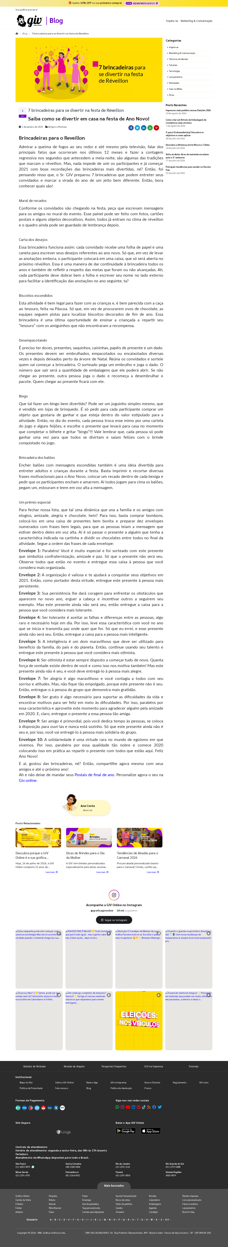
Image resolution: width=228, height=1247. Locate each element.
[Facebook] (154, 1107)
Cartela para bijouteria (93, 1211)
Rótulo (52, 1199)
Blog (56, 20)
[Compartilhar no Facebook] (131, 127)
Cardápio (153, 1211)
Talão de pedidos (124, 1203)
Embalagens (155, 1203)
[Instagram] (122, 1107)
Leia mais (50, 871)
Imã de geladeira (90, 1203)
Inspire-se (172, 21)
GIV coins (203, 1082)
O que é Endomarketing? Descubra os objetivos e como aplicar (185, 134)
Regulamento (179, 1082)
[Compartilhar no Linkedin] (143, 127)
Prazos (148, 1088)
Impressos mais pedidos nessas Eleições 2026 (188, 110)
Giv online (28, 781)
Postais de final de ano (94, 775)
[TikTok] (144, 1107)
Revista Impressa (190, 1195)
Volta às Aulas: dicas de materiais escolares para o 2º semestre (187, 156)
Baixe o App (92, 1082)
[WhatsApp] (117, 1107)
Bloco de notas (123, 1199)
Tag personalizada (91, 1207)
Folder (19, 1207)
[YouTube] (128, 1107)
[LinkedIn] (133, 1107)
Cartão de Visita (23, 1199)
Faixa (51, 1211)
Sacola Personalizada (126, 1195)
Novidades (174, 82)
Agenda (153, 1207)
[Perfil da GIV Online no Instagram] (114, 895)
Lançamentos (175, 76)
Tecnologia (174, 71)
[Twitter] (160, 1107)
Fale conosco (61, 1088)
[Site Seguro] (64, 1131)
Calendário (154, 1199)
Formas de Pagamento (30, 1100)
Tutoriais (173, 65)
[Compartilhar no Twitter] (137, 127)
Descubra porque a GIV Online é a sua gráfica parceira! (32, 857)
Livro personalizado (191, 1199)
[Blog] (149, 1107)
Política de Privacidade (31, 1088)
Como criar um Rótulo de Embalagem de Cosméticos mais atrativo (186, 121)
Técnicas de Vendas (178, 59)
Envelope (86, 1199)
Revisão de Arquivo (74, 1066)
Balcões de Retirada (35, 1066)
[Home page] (17, 33)
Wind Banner (55, 1207)
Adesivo (19, 1211)
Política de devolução (121, 1088)
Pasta (85, 1195)
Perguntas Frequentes (114, 1066)
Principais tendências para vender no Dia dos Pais (188, 168)
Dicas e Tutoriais (152, 1082)
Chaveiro (120, 1211)
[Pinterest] (139, 1107)
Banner (52, 1203)
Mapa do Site (26, 1082)
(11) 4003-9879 (23, 1166)
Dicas (171, 94)
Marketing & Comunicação (196, 21)
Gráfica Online (22, 1195)
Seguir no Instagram (116, 919)
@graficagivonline (102, 910)
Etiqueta (53, 1195)
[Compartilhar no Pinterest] (156, 127)
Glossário (32, 1219)
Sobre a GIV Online (64, 1082)
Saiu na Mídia (175, 88)
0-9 (167, 1219)
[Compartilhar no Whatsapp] (150, 127)
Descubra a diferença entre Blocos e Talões (188, 144)
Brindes (152, 1195)
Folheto (19, 1203)
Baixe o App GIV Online (130, 1122)
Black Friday (188, 1211)
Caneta (119, 1207)
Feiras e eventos (190, 1203)
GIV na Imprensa (153, 1066)
